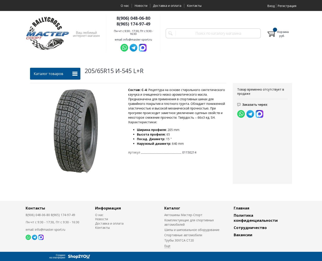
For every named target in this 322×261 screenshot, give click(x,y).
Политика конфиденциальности (256, 218)
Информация (108, 208)
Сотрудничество (250, 227)
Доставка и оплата (167, 6)
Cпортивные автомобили (183, 235)
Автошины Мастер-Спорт (183, 215)
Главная (241, 208)
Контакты (194, 6)
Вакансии (243, 234)
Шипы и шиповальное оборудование (191, 230)
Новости (140, 6)
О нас (125, 6)
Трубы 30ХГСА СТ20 (179, 240)
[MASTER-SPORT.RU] (47, 33)
